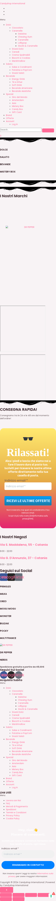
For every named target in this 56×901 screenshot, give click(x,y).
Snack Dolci (17, 49)
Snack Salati (18, 73)
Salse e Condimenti (22, 67)
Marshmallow (18, 61)
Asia (14, 103)
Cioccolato (17, 27)
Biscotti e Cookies (21, 58)
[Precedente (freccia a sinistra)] (6, 899)
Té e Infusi (17, 82)
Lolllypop (22, 42)
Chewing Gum (25, 36)
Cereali (15, 52)
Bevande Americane (22, 88)
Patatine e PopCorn (22, 70)
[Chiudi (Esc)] (6, 895)
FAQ (8, 803)
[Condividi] (18, 895)
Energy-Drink (18, 79)
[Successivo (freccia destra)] (18, 899)
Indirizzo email (16, 480)
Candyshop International (12, 3)
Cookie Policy (13, 818)
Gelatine (22, 33)
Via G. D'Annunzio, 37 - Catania (23, 558)
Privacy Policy (13, 815)
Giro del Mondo (19, 97)
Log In (15, 124)
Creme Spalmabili (21, 55)
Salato (9, 64)
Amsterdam (18, 100)
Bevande (10, 76)
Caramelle (17, 30)
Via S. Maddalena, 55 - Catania (24, 545)
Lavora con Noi (13, 800)
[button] (28, 19)
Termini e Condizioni (16, 812)
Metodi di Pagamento (17, 806)
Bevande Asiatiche (21, 91)
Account (10, 121)
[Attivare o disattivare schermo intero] (31, 895)
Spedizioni (11, 809)
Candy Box (17, 109)
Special (9, 94)
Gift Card (17, 112)
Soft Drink (17, 85)
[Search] (48, 130)
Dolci (8, 24)
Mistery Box (17, 106)
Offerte (10, 118)
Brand (9, 115)
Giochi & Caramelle (28, 45)
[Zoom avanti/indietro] (44, 895)
